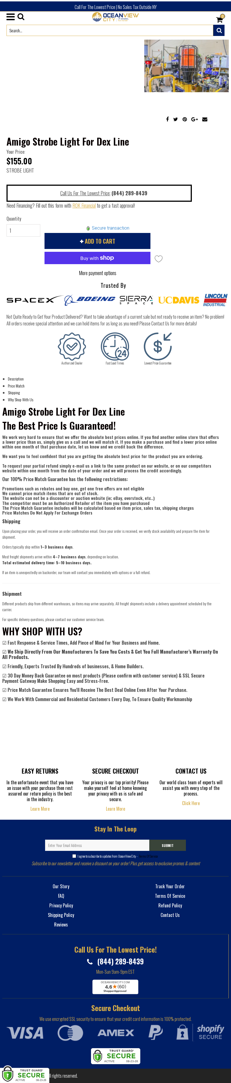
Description (16, 379)
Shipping (14, 392)
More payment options (97, 273)
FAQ (61, 895)
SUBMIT (168, 845)
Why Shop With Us (20, 399)
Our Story (61, 886)
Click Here (191, 803)
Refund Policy (170, 905)
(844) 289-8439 (119, 961)
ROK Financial (84, 205)
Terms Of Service (148, 856)
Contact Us (170, 915)
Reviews (61, 924)
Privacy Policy (61, 905)
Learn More (40, 808)
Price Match (16, 386)
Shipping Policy (61, 915)
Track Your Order (170, 886)
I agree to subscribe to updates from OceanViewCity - (117, 856)
